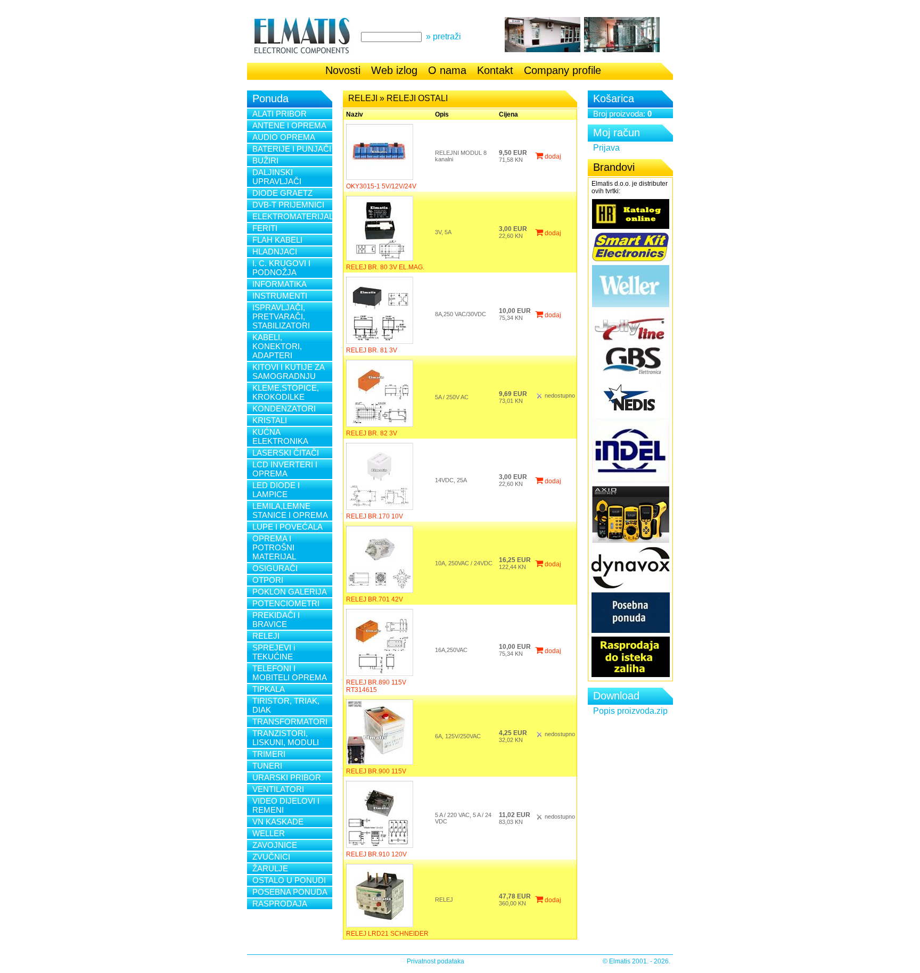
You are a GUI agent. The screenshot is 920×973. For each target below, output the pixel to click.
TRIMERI (268, 753)
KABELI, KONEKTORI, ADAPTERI (277, 346)
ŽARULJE (270, 868)
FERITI (264, 228)
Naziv (354, 114)
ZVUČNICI (271, 856)
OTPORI (267, 579)
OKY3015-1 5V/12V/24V (381, 186)
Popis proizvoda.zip (630, 710)
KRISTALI (269, 420)
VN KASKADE (277, 821)
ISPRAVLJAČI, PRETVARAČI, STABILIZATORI (281, 316)
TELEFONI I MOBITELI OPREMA (289, 673)
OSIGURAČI (275, 568)
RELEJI (266, 635)
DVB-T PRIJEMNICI (288, 204)
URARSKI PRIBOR (286, 777)
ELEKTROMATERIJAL (292, 216)
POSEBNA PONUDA (289, 891)
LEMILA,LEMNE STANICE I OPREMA (290, 510)
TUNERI (267, 765)
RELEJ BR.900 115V (376, 771)
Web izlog (394, 70)
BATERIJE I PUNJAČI (291, 148)
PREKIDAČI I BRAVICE (276, 620)
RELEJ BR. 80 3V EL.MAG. (385, 267)
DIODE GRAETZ (282, 192)
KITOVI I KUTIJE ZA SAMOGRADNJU (288, 371)
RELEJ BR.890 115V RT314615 (376, 686)
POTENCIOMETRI (285, 603)
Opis (442, 114)
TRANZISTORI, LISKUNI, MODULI (285, 738)
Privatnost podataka (435, 961)
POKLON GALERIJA (289, 591)
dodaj (552, 156)
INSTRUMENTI (279, 295)
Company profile (562, 70)
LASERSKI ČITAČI (285, 452)
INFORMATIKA (279, 283)
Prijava (606, 147)
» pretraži (443, 36)
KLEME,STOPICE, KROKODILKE (285, 392)
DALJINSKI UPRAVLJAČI (276, 177)
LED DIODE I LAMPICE (276, 490)
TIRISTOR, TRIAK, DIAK (285, 705)
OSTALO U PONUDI (289, 880)
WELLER (268, 833)
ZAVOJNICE (274, 845)
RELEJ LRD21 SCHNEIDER (387, 933)
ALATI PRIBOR (279, 113)
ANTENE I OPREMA (289, 125)
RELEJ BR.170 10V (374, 516)
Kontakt (495, 70)
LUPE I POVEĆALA (287, 526)
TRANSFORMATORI (289, 721)
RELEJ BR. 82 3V (371, 433)
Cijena (508, 114)
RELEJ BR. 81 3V (371, 350)
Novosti (342, 70)
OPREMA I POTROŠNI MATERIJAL (274, 547)
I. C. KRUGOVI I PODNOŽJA (281, 268)
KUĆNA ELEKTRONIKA (280, 436)
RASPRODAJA (279, 903)
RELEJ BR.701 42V (374, 599)
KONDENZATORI (284, 408)
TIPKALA (268, 689)
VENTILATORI (278, 789)
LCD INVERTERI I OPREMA (284, 469)
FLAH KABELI (277, 239)
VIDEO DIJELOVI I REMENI (285, 805)
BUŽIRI (265, 160)
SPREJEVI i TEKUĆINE (273, 652)
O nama (447, 70)
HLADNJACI (274, 251)
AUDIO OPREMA (283, 137)
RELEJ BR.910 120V (376, 854)
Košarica (613, 98)
